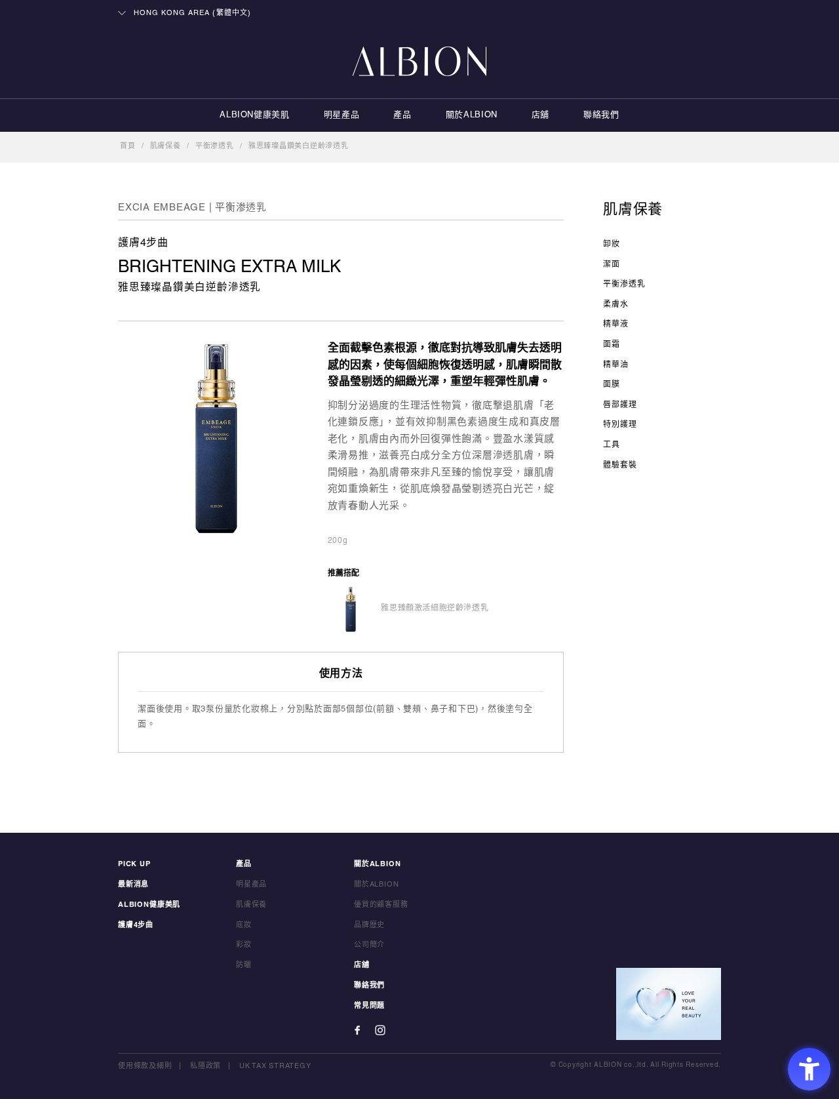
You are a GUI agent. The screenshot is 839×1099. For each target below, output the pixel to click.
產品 (402, 115)
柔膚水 (616, 304)
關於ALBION (472, 115)
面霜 (611, 344)
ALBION (419, 62)
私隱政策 (205, 1066)
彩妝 (244, 945)
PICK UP (134, 864)
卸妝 (611, 244)
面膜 (611, 384)
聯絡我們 (601, 115)
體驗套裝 (620, 465)
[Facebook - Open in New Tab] (357, 1030)
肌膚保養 (165, 146)
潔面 (611, 264)
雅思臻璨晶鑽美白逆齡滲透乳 (298, 146)
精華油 (616, 365)
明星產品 (342, 115)
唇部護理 (620, 405)
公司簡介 (369, 945)
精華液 (616, 324)
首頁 (128, 146)
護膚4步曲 (135, 925)
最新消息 (133, 884)
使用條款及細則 (145, 1066)
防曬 (244, 965)
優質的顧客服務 (381, 905)
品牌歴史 (369, 925)
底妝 (244, 925)
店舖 (540, 115)
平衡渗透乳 (214, 146)
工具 (611, 445)
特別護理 (620, 424)
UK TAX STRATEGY (275, 1066)
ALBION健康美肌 (255, 115)
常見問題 (369, 1006)
